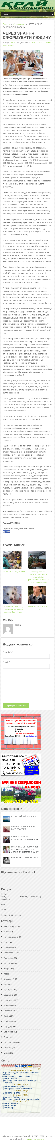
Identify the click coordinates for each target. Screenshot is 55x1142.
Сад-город (8, 1032)
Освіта (7, 1016)
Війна (6, 931)
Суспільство (18, 24)
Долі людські (9, 952)
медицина (8, 995)
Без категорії (10, 926)
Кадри (6, 974)
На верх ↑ (49, 1136)
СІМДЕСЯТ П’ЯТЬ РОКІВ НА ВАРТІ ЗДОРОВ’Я (23, 827)
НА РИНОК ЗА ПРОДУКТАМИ (14, 572)
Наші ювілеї (9, 1000)
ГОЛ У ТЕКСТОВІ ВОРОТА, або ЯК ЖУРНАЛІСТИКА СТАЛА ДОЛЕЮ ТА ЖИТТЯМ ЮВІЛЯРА (25, 849)
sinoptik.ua (16, 915)
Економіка (8, 958)
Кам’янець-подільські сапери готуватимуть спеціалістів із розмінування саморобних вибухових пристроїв (38, 577)
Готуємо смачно (11, 937)
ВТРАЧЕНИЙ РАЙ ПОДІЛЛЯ (23, 816)
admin (12, 42)
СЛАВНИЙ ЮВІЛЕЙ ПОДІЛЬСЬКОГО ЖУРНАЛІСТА (24, 837)
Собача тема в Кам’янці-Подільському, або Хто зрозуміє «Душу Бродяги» (14, 609)
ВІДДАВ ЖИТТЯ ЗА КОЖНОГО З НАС (39, 608)
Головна (6, 24)
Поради (7, 1026)
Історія (7, 968)
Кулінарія (8, 984)
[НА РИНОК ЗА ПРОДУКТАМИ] (14, 559)
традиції (7, 1047)
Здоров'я (8, 963)
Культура (8, 989)
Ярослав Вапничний (34, 1139)
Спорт (6, 1037)
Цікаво (7, 1053)
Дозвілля (8, 947)
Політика (8, 1021)
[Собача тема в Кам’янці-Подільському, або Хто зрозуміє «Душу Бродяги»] (14, 594)
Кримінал (8, 979)
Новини (7, 1005)
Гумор (6, 942)
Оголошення (9, 1010)
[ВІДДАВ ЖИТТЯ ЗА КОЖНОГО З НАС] (39, 594)
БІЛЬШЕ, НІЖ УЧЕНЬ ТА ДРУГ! (24, 857)
